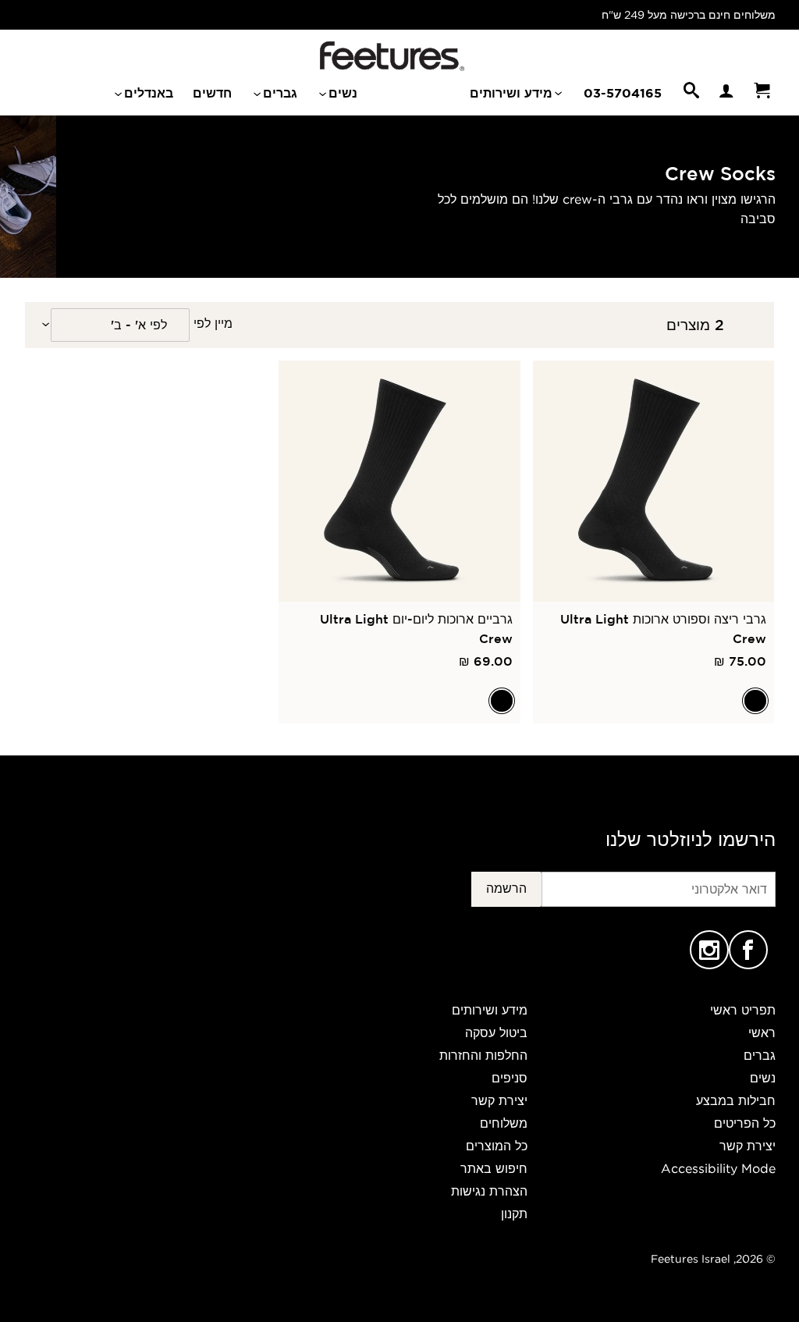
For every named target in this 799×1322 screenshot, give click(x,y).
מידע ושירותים (513, 93)
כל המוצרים (496, 1146)
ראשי (762, 1032)
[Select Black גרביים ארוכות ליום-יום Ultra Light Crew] (502, 701)
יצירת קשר (747, 1146)
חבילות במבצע (736, 1100)
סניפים (509, 1078)
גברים (278, 93)
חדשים (212, 93)
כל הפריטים (745, 1123)
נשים (341, 93)
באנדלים (146, 93)
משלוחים (503, 1123)
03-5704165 (623, 93)
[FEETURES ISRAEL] (391, 56)
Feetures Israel (690, 1258)
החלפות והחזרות (483, 1055)
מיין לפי (213, 323)
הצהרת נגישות (489, 1191)
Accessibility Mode (718, 1168)
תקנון (514, 1214)
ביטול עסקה (496, 1032)
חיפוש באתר (493, 1168)
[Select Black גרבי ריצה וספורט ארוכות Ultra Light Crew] (755, 701)
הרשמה (506, 888)
